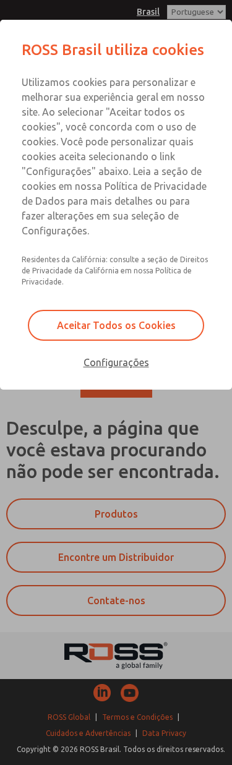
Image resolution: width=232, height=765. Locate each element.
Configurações (116, 362)
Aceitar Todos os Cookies (116, 325)
